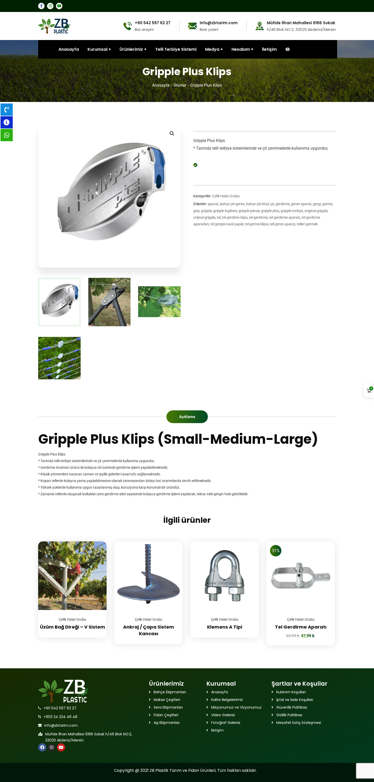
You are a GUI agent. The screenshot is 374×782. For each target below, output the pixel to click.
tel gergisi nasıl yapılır (226, 224)
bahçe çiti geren (232, 204)
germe (327, 204)
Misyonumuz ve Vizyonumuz (236, 707)
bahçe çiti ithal (257, 204)
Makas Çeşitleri (167, 699)
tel (219, 217)
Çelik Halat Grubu (226, 196)
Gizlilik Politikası (289, 715)
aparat (213, 204)
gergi (317, 204)
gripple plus (270, 211)
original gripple (315, 211)
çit (272, 204)
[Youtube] (61, 747)
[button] (172, 133)
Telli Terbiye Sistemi (175, 49)
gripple (206, 211)
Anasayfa (160, 85)
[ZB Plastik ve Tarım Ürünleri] (54, 25)
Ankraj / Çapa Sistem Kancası (148, 630)
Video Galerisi (223, 715)
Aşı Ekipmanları (167, 722)
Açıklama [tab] (187, 416)
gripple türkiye (292, 211)
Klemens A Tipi (224, 627)
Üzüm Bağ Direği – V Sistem (72, 627)
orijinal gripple (204, 217)
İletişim (269, 49)
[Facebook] (42, 747)
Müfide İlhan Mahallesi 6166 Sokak (301, 22)
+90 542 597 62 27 (60, 708)
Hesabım (241, 49)
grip (196, 211)
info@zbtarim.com (61, 725)
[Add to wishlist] (96, 554)
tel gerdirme (258, 217)
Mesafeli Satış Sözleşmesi (298, 722)
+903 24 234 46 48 (60, 716)
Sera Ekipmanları (168, 707)
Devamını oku (96, 541)
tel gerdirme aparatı (284, 217)
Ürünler (180, 85)
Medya (212, 49)
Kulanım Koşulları (291, 692)
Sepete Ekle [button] (325, 541)
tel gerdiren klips (235, 217)
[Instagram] (52, 747)
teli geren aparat (282, 224)
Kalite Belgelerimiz (227, 699)
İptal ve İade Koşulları (294, 699)
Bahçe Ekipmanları (170, 692)
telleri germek (307, 224)
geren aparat (301, 204)
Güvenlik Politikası (291, 707)
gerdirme (283, 204)
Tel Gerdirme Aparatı (300, 627)
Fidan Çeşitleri (166, 715)
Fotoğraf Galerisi (225, 722)
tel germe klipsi (256, 224)
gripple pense (249, 211)
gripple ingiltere (225, 211)
